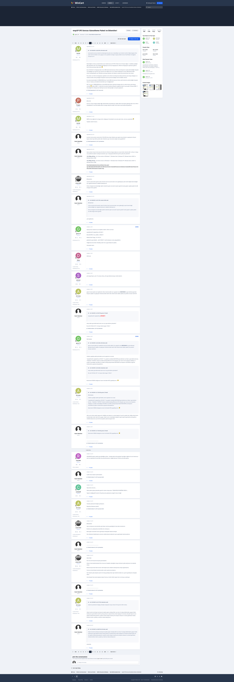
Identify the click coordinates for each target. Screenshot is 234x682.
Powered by (157, 679)
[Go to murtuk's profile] (78, 49)
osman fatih (78, 183)
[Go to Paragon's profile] (78, 100)
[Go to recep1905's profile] (78, 456)
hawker (157, 42)
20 (92, 43)
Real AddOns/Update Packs (95, 34)
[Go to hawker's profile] (154, 43)
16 (83, 43)
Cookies (91, 679)
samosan (78, 280)
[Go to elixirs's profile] (144, 43)
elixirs (147, 42)
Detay (78, 260)
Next (105, 43)
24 (102, 43)
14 (78, 43)
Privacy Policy (80, 679)
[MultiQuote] (87, 94)
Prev (75, 43)
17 (85, 43)
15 (80, 43)
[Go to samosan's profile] (78, 275)
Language (74, 679)
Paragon (78, 105)
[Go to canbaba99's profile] (78, 487)
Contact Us (86, 679)
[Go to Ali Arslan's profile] (78, 291)
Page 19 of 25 (113, 43)
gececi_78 (77, 34)
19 (90, 43)
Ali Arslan (78, 296)
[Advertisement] (117, 17)
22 (97, 43)
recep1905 (78, 460)
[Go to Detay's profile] (78, 255)
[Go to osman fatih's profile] (78, 178)
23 (99, 43)
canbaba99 (78, 492)
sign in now (99, 658)
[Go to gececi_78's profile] (73, 34)
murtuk (78, 53)
